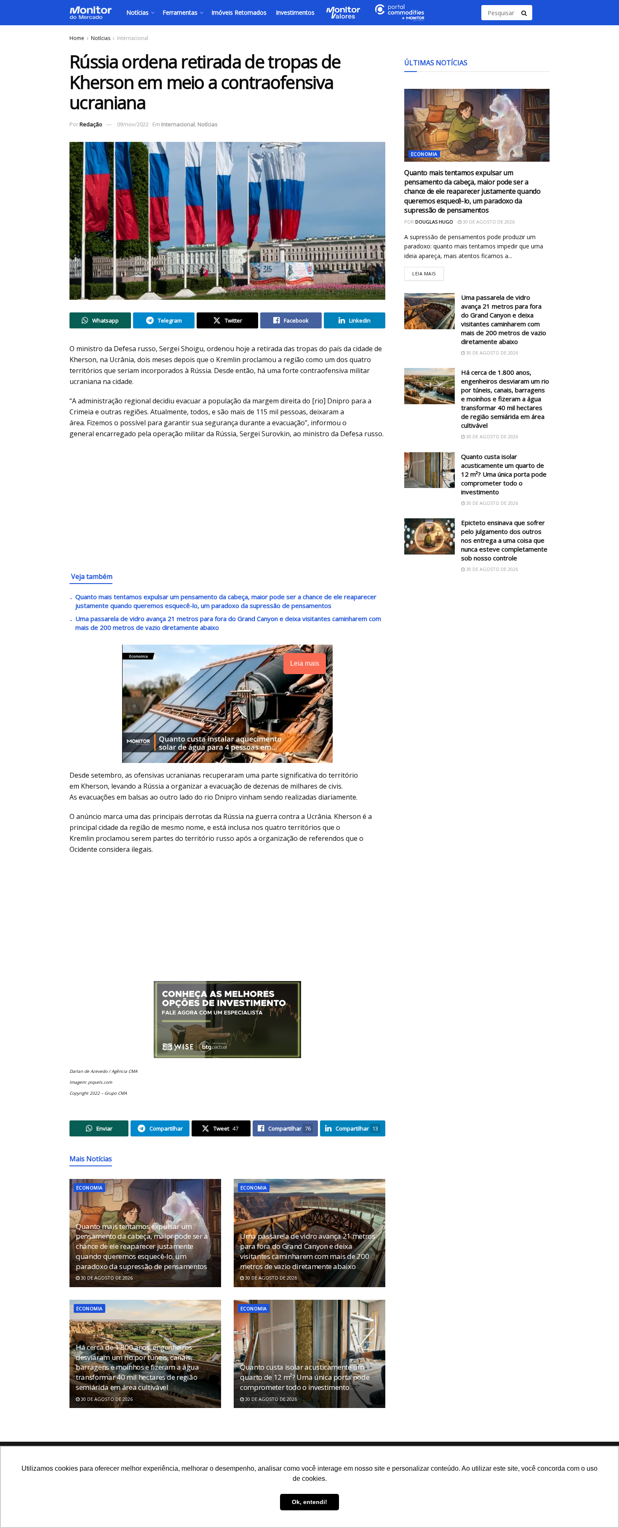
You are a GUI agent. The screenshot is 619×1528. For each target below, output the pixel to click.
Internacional (132, 38)
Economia (89, 1187)
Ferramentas (180, 12)
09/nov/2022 (133, 124)
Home (76, 38)
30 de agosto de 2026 (106, 1278)
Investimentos (295, 12)
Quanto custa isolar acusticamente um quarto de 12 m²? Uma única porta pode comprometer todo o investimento (304, 1377)
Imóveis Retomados (239, 12)
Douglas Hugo (434, 222)
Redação (91, 124)
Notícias (137, 12)
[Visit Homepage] (90, 12)
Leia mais (428, 272)
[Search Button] (524, 12)
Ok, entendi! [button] (309, 1502)
